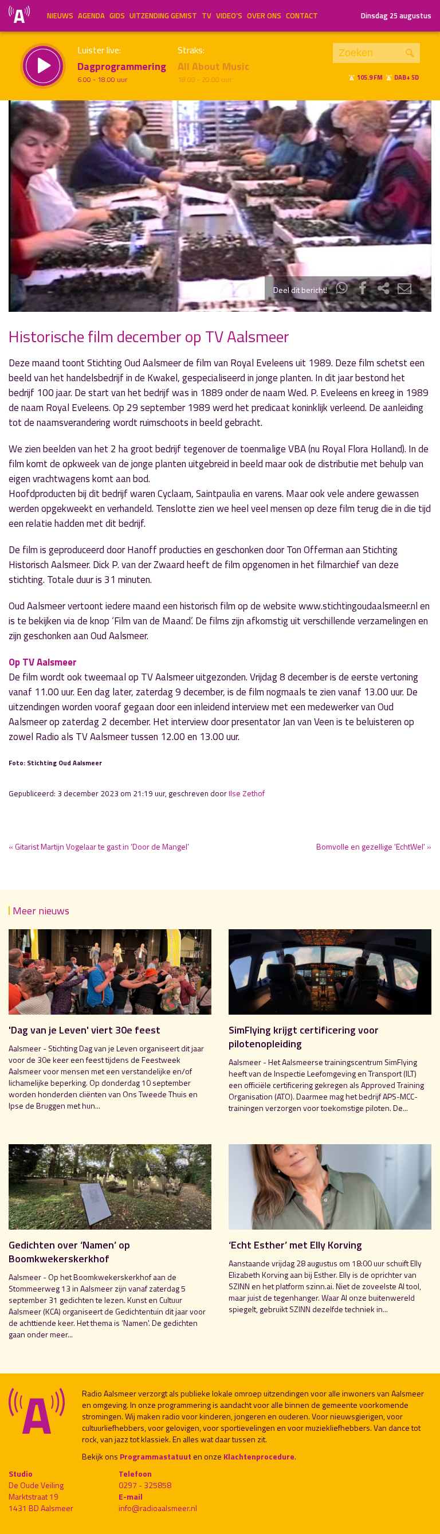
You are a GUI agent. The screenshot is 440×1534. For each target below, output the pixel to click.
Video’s (229, 15)
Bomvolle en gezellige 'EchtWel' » (373, 846)
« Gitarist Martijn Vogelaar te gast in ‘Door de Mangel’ (99, 846)
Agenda (91, 15)
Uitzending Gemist (163, 15)
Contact (302, 15)
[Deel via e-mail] (404, 290)
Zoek (410, 53)
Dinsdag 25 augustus (396, 15)
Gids (117, 15)
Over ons (264, 15)
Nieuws (60, 15)
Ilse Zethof (247, 793)
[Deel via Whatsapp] (342, 290)
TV (206, 15)
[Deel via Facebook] (362, 290)
